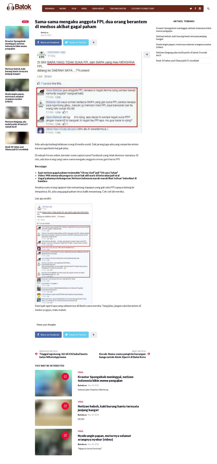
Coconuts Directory (142, 8)
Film (74, 8)
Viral (84, 8)
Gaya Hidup (98, 8)
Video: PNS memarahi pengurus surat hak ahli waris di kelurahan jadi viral (79, 175)
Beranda (49, 8)
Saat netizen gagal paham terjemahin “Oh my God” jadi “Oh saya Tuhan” (78, 172)
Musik (62, 8)
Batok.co (44, 32)
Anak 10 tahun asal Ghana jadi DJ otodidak (177, 60)
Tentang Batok (118, 8)
